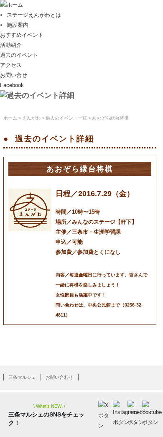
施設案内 (17, 25)
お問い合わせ (59, 377)
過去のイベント (19, 55)
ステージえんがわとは (34, 15)
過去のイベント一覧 (66, 117)
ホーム (15, 5)
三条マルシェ (22, 377)
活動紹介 (11, 45)
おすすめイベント (21, 35)
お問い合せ (13, 75)
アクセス (11, 65)
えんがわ (31, 117)
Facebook (12, 85)
